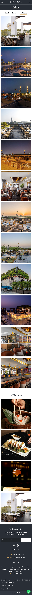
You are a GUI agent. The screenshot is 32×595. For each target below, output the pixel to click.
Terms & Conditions (7, 585)
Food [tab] (7, 13)
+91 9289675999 (18, 573)
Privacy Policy (5, 589)
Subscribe (26, 540)
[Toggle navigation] (29, 2)
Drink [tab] (14, 13)
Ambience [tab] (23, 13)
